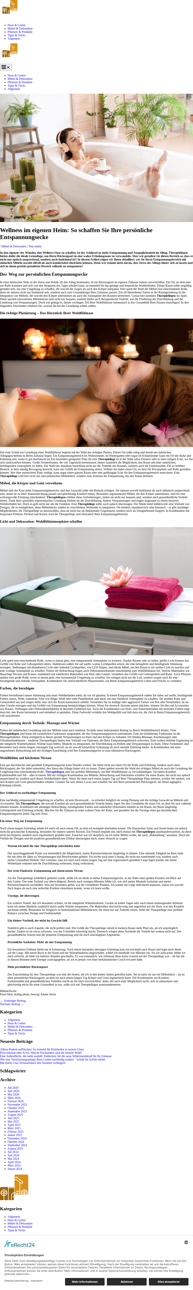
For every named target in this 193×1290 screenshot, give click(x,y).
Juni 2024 (13, 1155)
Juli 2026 (13, 1087)
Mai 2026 (13, 1094)
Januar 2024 (15, 1168)
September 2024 (17, 1145)
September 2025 (17, 1111)
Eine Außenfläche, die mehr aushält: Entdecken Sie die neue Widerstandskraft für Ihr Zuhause (56, 1056)
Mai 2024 (13, 1158)
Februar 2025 (16, 1131)
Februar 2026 (16, 1101)
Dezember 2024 (17, 1138)
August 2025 (15, 1114)
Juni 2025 (13, 1118)
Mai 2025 (13, 1121)
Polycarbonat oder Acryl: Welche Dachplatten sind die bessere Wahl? (41, 1052)
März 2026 (14, 1097)
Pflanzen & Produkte (20, 31)
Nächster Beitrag (12, 1004)
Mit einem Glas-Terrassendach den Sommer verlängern (32, 1062)
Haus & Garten (17, 25)
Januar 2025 (15, 1135)
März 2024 (14, 1165)
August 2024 (15, 1148)
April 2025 (14, 1124)
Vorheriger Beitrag (13, 1000)
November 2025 (17, 1104)
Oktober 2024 (16, 1141)
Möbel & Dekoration (20, 28)
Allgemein (14, 38)
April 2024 (14, 1162)
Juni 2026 (13, 1091)
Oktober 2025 (16, 1108)
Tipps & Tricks (16, 35)
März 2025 (14, 1128)
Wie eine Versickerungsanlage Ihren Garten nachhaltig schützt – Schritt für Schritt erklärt (52, 1059)
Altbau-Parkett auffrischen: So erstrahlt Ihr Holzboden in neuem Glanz (42, 1049)
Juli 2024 (13, 1151)
